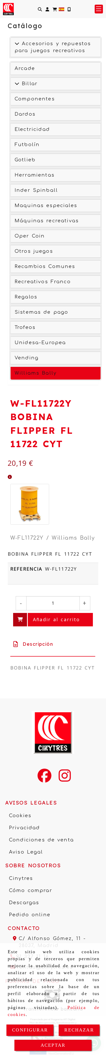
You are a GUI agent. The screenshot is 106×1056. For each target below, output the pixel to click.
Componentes (35, 98)
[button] (47, 9)
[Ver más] (17, 83)
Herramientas (35, 175)
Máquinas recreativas (47, 220)
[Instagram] (64, 779)
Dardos (25, 114)
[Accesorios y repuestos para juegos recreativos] (17, 43)
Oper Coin (30, 236)
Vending (27, 357)
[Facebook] (44, 779)
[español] (61, 9)
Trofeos (25, 327)
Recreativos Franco (43, 281)
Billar (28, 83)
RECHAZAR (79, 1030)
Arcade (25, 68)
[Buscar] (40, 9)
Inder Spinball (36, 190)
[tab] (52, 644)
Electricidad (32, 129)
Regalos (26, 297)
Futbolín (27, 144)
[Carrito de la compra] (55, 9)
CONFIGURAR (30, 1030)
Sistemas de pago (41, 312)
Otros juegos (34, 251)
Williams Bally (36, 373)
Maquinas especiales (46, 205)
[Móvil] (69, 9)
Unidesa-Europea (40, 342)
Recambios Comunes (45, 266)
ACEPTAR (53, 1045)
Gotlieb (25, 159)
